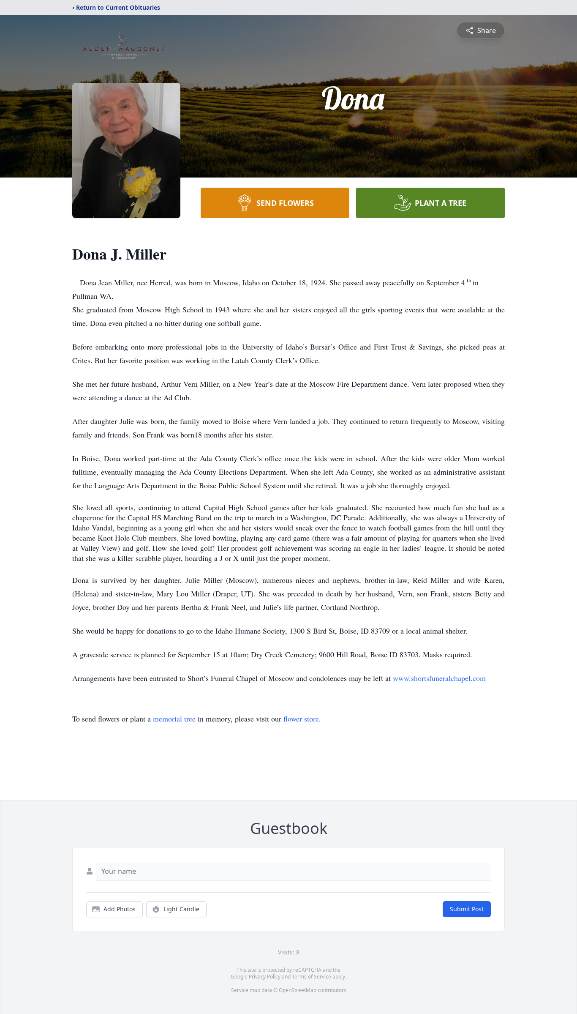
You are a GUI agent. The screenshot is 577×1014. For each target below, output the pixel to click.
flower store (301, 718)
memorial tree (174, 718)
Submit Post (467, 909)
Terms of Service (311, 976)
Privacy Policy (264, 976)
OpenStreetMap (297, 990)
